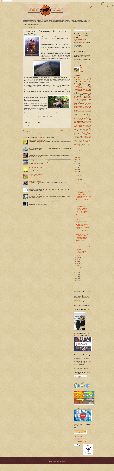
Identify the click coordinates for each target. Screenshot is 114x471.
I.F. (85, 132)
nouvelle (75, 137)
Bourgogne (78, 138)
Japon (77, 118)
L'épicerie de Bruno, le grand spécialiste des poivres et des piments (42, 201)
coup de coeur (85, 81)
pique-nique (81, 126)
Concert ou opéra (80, 104)
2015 (76, 272)
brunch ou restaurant (85, 92)
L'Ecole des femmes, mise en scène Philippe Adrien (82, 235)
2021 (76, 163)
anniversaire (76, 129)
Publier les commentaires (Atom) (36, 133)
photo (75, 121)
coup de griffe (88, 107)
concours (87, 144)
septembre (79, 181)
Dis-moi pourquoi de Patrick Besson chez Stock (82, 238)
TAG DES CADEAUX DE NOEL (35, 167)
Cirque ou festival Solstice (82, 98)
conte (83, 145)
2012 (76, 278)
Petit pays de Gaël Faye (81, 183)
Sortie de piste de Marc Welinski (83, 216)
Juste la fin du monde (80, 214)
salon (85, 100)
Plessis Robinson (87, 137)
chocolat (75, 117)
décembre (79, 175)
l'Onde (87, 114)
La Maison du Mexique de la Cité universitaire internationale (41, 147)
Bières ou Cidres (78, 125)
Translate (84, 378)
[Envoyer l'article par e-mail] (44, 116)
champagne (85, 136)
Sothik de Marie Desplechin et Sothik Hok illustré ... (82, 228)
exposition (85, 85)
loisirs (82, 144)
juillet (78, 257)
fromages (76, 100)
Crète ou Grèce (85, 119)
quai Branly (89, 140)
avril (78, 263)
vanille (75, 126)
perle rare (82, 140)
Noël (88, 141)
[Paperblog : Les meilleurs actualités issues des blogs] (77, 445)
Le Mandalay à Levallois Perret (83, 185)
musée (82, 147)
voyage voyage (83, 96)
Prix (83, 97)
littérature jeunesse (82, 93)
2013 (76, 276)
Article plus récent (28, 131)
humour (77, 133)
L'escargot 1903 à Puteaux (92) (83, 246)
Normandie (86, 106)
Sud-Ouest (82, 117)
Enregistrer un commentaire (32, 125)
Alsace (80, 137)
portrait (85, 95)
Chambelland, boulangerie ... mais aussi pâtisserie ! (83, 197)
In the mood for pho (32, 153)
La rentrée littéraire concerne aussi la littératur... (82, 252)
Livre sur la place (85, 138)
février (78, 267)
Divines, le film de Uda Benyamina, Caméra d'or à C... (83, 243)
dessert (76, 102)
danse (77, 141)
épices (83, 108)
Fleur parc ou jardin (78, 107)
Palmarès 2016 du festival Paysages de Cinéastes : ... (82, 209)
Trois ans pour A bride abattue (34, 181)
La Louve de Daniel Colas (81, 194)
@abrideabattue (82, 40)
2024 (76, 157)
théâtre (88, 79)
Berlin (79, 147)
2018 (76, 169)
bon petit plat (83, 83)
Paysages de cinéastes (38, 118)
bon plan (84, 118)
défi (86, 145)
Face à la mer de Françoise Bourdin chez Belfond (82, 212)
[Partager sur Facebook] (50, 116)
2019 (76, 167)
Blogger (63, 461)
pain (77, 110)
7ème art (30, 118)
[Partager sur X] (49, 116)
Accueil (47, 131)
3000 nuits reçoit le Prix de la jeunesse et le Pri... (82, 206)
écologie (81, 111)
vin (74, 96)
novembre (79, 177)
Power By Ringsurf (82, 441)
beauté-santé (85, 123)
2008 (76, 287)
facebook (83, 42)
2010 (76, 282)
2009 (76, 285)
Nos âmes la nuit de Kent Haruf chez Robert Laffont (83, 200)
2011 (76, 280)
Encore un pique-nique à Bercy (35, 194)
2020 (76, 165)
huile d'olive (76, 140)
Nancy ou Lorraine (86, 103)
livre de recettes (80, 113)
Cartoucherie (76, 144)
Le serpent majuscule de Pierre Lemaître (37, 140)
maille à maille (82, 130)
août (78, 255)
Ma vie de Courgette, (80, 240)
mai (77, 261)
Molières (89, 108)
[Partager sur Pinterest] (51, 116)
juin (77, 259)
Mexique (78, 108)
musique (85, 89)
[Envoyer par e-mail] (46, 116)
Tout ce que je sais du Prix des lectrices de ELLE (38, 188)
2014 (76, 274)
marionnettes (80, 134)
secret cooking (87, 86)
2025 (76, 155)
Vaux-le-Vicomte (77, 145)
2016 (76, 173)
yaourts (82, 141)
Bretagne (89, 126)
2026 (76, 153)
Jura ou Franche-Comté (82, 128)
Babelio (86, 147)
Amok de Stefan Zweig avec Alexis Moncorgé (82, 225)
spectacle (77, 79)
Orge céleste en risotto (81, 219)
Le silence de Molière (80, 203)
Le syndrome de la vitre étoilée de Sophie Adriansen (83, 192)
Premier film (88, 111)
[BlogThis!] (47, 116)
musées (76, 97)
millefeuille (77, 78)
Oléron (87, 125)
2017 (76, 171)
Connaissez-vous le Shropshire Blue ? (36, 174)
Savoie (89, 132)
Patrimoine (76, 95)
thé (80, 121)
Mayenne (89, 117)
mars (78, 265)
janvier (78, 269)
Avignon (80, 87)
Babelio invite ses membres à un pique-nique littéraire (39, 160)
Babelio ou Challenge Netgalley (81, 115)
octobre (78, 179)
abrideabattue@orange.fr (83, 39)
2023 (76, 159)
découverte (77, 86)
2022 (76, 161)
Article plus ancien (65, 131)
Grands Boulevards (86, 133)
